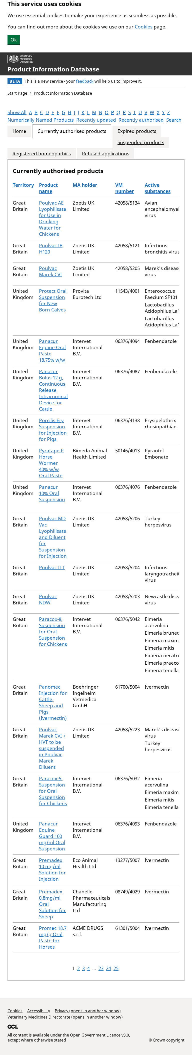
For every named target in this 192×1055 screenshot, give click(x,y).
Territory (23, 185)
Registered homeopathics (41, 154)
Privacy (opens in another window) (88, 1011)
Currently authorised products (72, 131)
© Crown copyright (166, 1040)
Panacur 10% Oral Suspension (52, 493)
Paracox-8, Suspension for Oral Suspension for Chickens (53, 631)
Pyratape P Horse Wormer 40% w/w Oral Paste (51, 463)
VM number (124, 188)
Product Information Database (53, 69)
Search (174, 120)
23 (101, 968)
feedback (85, 81)
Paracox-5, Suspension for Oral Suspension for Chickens (53, 791)
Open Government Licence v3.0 (99, 1035)
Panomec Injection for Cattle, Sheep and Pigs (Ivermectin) (53, 702)
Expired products (137, 131)
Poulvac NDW (48, 599)
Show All (17, 112)
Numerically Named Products (41, 120)
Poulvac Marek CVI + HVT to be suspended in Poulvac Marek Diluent (52, 748)
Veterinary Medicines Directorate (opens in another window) (65, 1017)
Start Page (17, 93)
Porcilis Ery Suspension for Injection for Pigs (53, 429)
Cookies (143, 26)
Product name (48, 188)
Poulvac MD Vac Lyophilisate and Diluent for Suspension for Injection (53, 537)
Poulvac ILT (52, 567)
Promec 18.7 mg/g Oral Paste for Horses (52, 937)
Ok (13, 39)
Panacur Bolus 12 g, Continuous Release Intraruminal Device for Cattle (53, 390)
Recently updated (96, 120)
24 (108, 968)
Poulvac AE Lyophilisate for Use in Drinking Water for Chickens (52, 218)
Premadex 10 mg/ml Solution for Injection (52, 869)
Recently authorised (141, 120)
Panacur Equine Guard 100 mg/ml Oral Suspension (52, 836)
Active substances (157, 188)
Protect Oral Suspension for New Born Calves (52, 300)
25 (116, 968)
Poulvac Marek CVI (50, 271)
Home (19, 131)
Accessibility (38, 1011)
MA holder (85, 185)
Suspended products (141, 142)
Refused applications (105, 154)
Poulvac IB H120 (50, 248)
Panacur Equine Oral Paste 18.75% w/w (52, 350)
